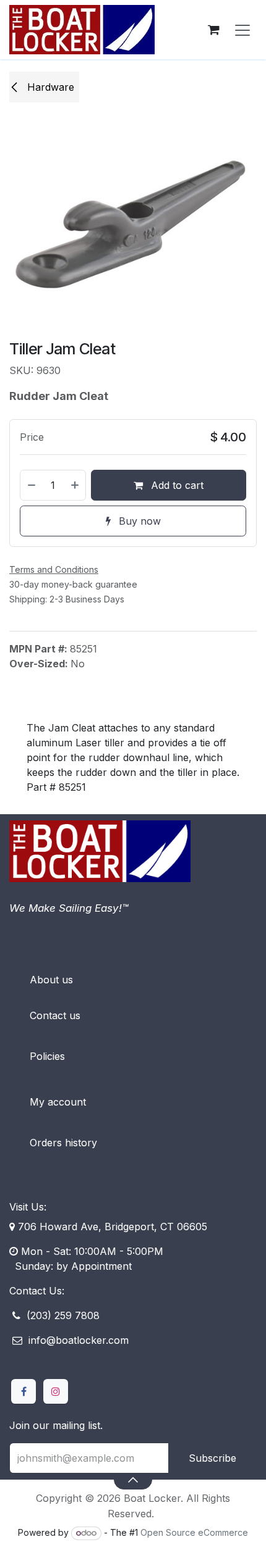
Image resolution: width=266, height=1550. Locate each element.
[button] (133, 1480)
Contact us (55, 1015)
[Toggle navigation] (242, 29)
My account (58, 1102)
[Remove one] (30, 485)
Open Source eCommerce (194, 1532)
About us (51, 979)
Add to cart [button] (176, 485)
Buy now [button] (138, 521)
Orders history (63, 1142)
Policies (47, 1056)
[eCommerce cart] (213, 29)
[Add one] (75, 485)
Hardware (49, 87)
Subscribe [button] (212, 1458)
